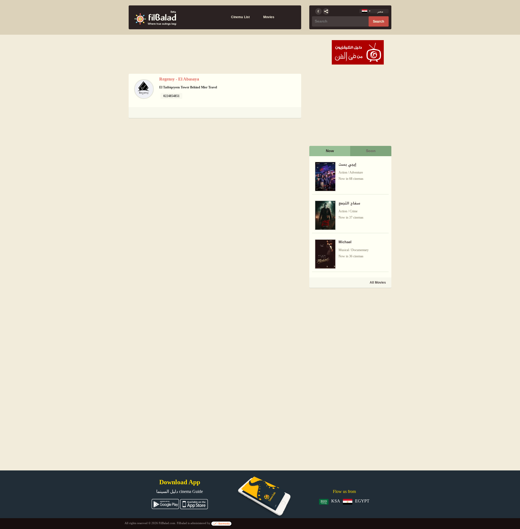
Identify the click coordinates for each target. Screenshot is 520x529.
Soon (371, 151)
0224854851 (171, 96)
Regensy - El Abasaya (179, 79)
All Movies (378, 283)
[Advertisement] (350, 327)
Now (330, 151)
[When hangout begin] (155, 17)
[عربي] (318, 11)
